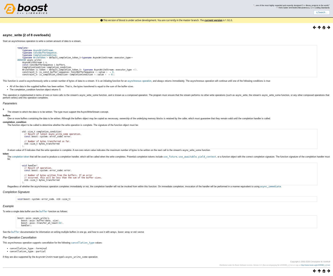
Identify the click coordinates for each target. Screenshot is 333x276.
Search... (322, 12)
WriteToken (39, 57)
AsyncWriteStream (43, 50)
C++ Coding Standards (320, 8)
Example (8, 206)
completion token (20, 156)
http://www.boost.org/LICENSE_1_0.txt (315, 265)
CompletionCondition (44, 55)
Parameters (10, 103)
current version (213, 20)
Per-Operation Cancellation (19, 237)
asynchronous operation (139, 81)
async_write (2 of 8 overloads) (26, 35)
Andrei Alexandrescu (301, 8)
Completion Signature (16, 192)
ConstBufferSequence (44, 53)
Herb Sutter (283, 8)
